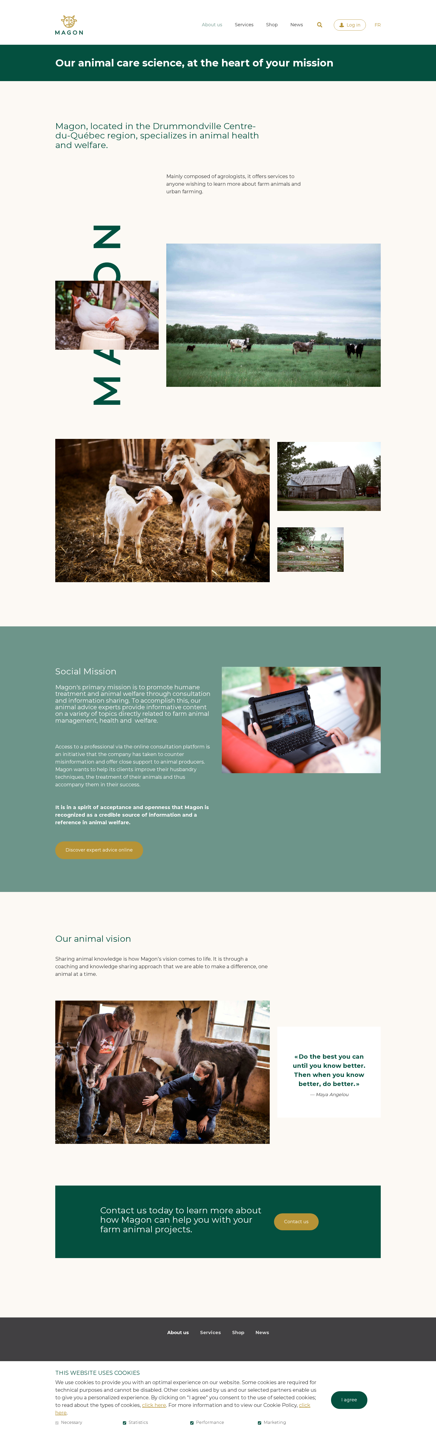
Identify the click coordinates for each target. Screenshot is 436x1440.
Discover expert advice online (99, 850)
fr (378, 25)
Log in (354, 25)
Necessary (71, 1422)
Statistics (138, 1422)
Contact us (296, 1221)
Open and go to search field (319, 25)
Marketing (275, 1422)
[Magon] (69, 24)
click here (154, 1405)
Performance (210, 1422)
